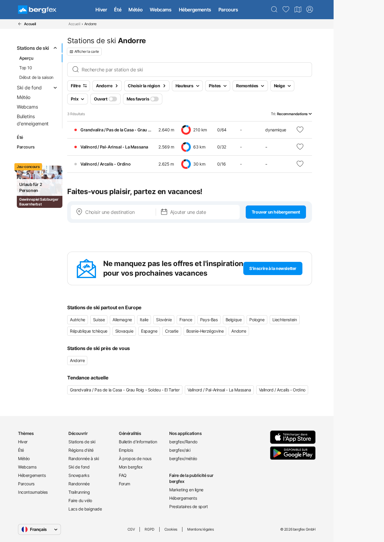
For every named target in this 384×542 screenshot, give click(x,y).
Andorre (238, 331)
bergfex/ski (179, 450)
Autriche (77, 319)
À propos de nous (135, 458)
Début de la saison (36, 77)
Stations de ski (81, 441)
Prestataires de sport (188, 506)
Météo (135, 10)
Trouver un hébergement (276, 211)
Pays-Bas (209, 319)
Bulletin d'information (138, 441)
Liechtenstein (284, 319)
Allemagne (122, 319)
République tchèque (88, 331)
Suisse (99, 319)
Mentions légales (200, 529)
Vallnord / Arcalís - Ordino (282, 389)
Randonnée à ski (83, 458)
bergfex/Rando (183, 441)
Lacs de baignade (85, 508)
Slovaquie (124, 331)
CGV (131, 529)
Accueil (74, 24)
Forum (124, 483)
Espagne (149, 331)
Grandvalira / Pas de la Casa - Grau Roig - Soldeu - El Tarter (125, 389)
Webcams (160, 10)
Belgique (234, 319)
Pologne (256, 319)
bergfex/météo (183, 458)
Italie (144, 319)
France (185, 319)
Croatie (171, 331)
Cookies (170, 529)
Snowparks (78, 475)
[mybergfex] (310, 10)
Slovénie (164, 319)
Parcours (228, 10)
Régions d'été (81, 450)
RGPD (149, 529)
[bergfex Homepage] (37, 9)
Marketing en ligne (186, 489)
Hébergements (195, 10)
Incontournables (33, 492)
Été (117, 10)
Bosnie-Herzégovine (205, 331)
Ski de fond (79, 466)
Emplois (126, 450)
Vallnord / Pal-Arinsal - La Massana (219, 389)
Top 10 (25, 67)
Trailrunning (79, 492)
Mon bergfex (131, 466)
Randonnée (78, 483)
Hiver (101, 10)
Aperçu (26, 58)
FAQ (123, 475)
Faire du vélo (80, 500)
